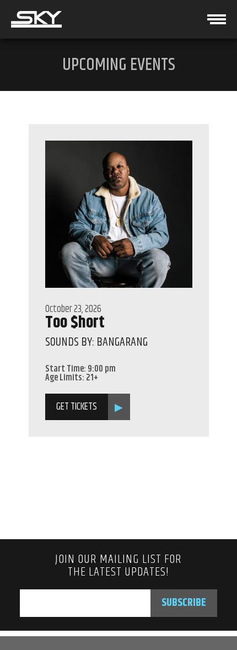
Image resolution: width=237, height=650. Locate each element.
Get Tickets (76, 407)
